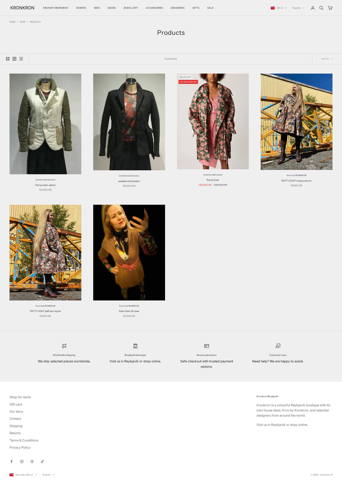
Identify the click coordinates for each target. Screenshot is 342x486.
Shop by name (20, 397)
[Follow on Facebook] (11, 461)
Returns (15, 433)
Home (13, 22)
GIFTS (195, 7)
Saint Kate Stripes (129, 311)
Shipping (16, 426)
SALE (210, 7)
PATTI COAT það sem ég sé (45, 311)
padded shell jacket (129, 181)
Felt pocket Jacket (45, 185)
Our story (16, 411)
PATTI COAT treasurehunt (297, 180)
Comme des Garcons (45, 179)
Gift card (16, 404)
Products (35, 22)
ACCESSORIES (154, 7)
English (296, 8)
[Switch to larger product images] (8, 58)
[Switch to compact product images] (21, 58)
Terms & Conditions (24, 440)
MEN (97, 7)
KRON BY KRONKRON (55, 7)
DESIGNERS (177, 7)
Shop (23, 22)
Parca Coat (213, 179)
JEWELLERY (131, 7)
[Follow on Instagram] (22, 461)
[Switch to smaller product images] (14, 58)
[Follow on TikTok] (42, 461)
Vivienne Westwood (212, 174)
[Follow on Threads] (32, 461)
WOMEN (81, 7)
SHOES (112, 7)
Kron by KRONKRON (296, 175)
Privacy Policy (20, 447)
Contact (15, 419)
